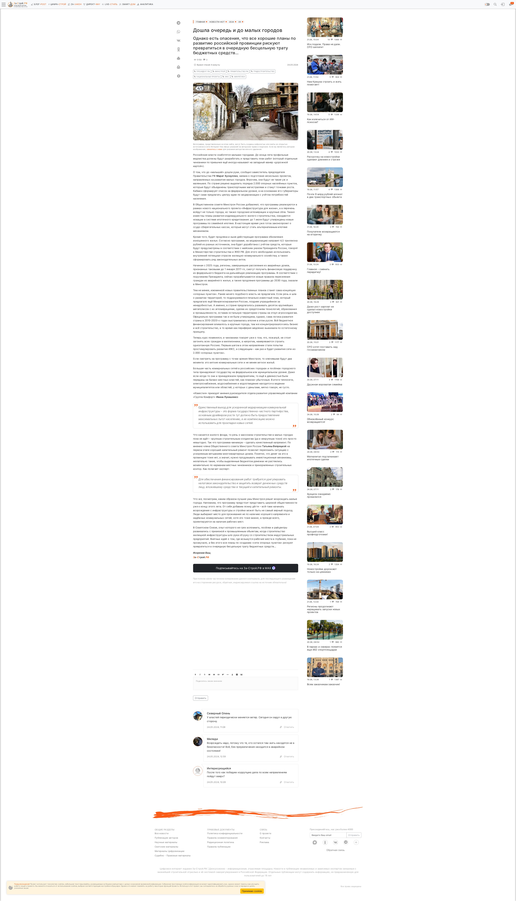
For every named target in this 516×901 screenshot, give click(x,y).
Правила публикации (218, 846)
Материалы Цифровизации (169, 851)
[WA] (178, 31)
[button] (4, 5)
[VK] (178, 40)
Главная (200, 22)
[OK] (178, 49)
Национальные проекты (208, 77)
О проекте (265, 833)
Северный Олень (218, 713)
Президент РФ (203, 71)
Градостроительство (263, 71)
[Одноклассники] (325, 842)
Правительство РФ (239, 71)
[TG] (178, 22)
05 (240, 22)
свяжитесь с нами (214, 149)
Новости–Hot (217, 22)
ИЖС (227, 77)
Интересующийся (219, 768)
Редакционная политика (220, 842)
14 (329, 39)
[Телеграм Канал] (345, 842)
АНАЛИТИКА (146, 4)
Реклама (264, 842)
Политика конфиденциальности (225, 833)
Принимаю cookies (252, 891)
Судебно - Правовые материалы (173, 855)
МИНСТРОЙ (220, 71)
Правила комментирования (222, 837)
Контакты (265, 837)
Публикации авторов (166, 837)
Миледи (212, 739)
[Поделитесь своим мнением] (245, 683)
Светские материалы (166, 846)
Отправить (200, 698)
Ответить (289, 727)
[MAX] (314, 842)
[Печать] (178, 58)
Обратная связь (335, 850)
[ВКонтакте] (335, 842)
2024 (231, 22)
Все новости (162, 833)
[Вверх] (178, 76)
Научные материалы (166, 842)
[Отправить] (178, 67)
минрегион (239, 77)
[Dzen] (356, 842)
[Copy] (281, 727)
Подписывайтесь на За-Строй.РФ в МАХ (244, 568)
